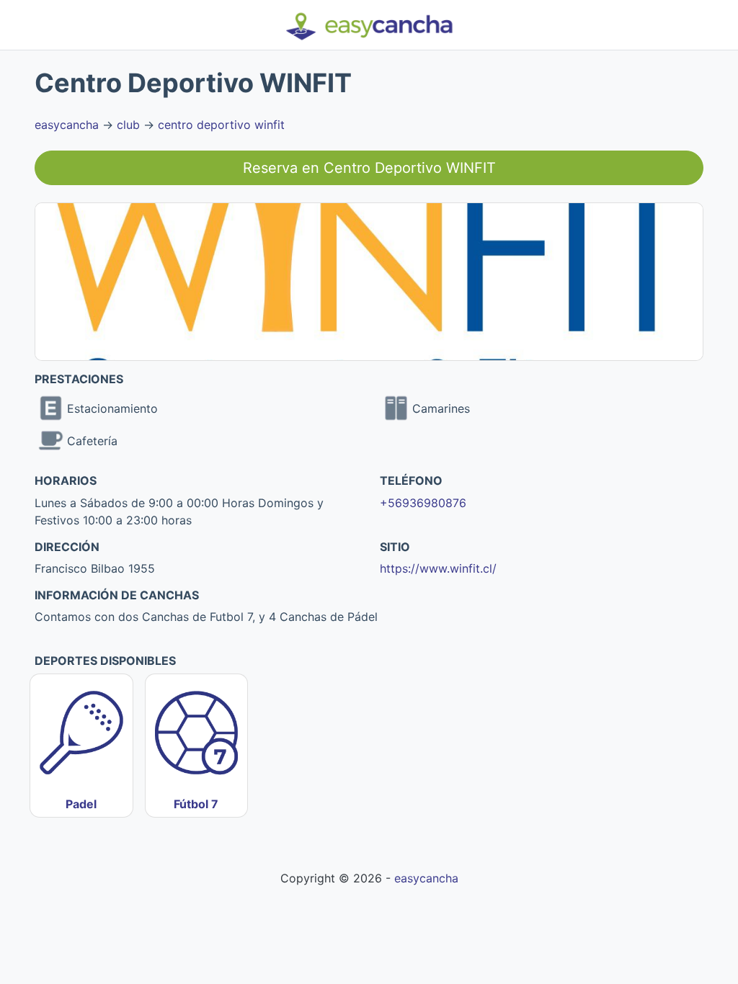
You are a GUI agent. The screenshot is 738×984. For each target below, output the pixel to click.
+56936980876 (423, 503)
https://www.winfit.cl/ (438, 568)
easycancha (67, 124)
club (128, 124)
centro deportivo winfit (221, 124)
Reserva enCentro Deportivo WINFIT (369, 167)
